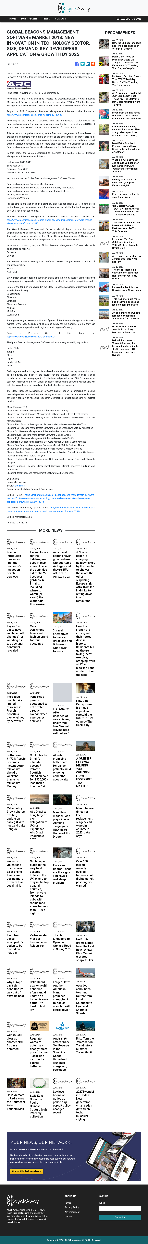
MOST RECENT (29, 18)
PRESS (46, 18)
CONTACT (60, 18)
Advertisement (72, 1212)
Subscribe (120, 1217)
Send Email (19, 485)
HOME (12, 18)
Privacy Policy (72, 1207)
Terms (68, 1202)
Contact (68, 1216)
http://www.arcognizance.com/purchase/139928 (31, 336)
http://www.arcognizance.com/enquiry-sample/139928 (34, 114)
